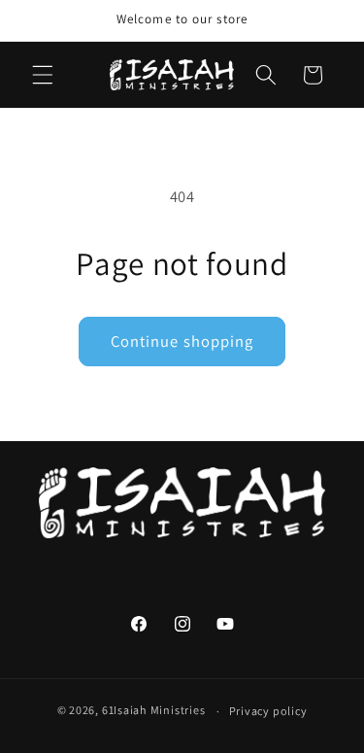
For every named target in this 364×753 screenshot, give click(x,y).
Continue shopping (182, 341)
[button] (42, 74)
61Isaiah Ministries (154, 710)
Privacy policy (268, 710)
